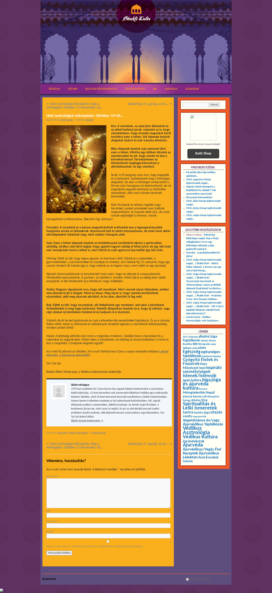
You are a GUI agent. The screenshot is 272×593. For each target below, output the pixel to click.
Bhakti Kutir (49, 579)
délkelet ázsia (190, 348)
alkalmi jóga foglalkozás (200, 338)
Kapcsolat (171, 89)
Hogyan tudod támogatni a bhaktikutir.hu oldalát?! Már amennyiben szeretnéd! (201, 190)
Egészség (191, 351)
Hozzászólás (53, 476)
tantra (188, 412)
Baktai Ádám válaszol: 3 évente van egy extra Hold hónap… (203, 267)
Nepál (210, 392)
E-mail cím (52, 521)
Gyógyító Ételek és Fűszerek (200, 362)
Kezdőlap (54, 89)
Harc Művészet (195, 366)
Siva (204, 400)
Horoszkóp (62, 433)
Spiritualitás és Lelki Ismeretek (200, 406)
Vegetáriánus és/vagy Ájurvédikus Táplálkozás (203, 422)
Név (49, 511)
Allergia (204, 341)
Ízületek (188, 461)
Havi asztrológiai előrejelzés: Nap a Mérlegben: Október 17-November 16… (74, 105)
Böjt (195, 344)
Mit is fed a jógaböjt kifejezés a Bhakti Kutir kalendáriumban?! (204, 310)
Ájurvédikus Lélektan (201, 455)
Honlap (49, 532)
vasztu (187, 416)
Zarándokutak (193, 441)
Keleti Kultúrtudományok (101, 89)
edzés (202, 348)
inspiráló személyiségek (202, 370)
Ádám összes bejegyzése (87, 420)
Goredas (190, 252)
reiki (204, 396)
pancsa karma (192, 396)
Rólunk (72, 89)
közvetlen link (99, 433)
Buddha (187, 344)
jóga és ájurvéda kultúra (202, 384)
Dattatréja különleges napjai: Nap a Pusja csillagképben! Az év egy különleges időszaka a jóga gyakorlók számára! (202, 242)
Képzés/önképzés (135, 89)
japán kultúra (192, 380)
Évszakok (212, 457)
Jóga (206, 380)
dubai (213, 344)
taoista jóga (202, 412)
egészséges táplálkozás (201, 354)
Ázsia (201, 457)
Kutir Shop (203, 153)
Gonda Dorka (193, 317)
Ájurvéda (193, 445)
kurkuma (203, 389)
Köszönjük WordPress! (201, 579)
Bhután (212, 341)
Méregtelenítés (194, 393)
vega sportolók (199, 417)
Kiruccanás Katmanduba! (199, 197)
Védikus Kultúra (200, 437)
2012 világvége (190, 337)
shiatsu (196, 400)
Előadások (192, 89)
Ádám (89, 120)
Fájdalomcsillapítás (211, 356)
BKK (155, 89)
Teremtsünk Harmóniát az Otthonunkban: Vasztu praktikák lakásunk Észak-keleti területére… (204, 285)
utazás (216, 412)
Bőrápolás (204, 344)
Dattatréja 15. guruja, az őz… (150, 104)
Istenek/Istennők (200, 376)
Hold (202, 368)
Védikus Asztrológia (78, 433)
